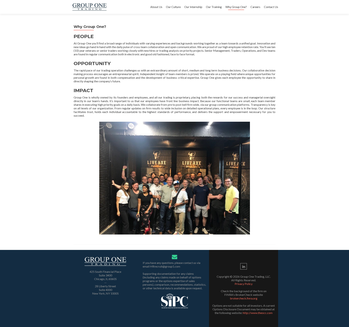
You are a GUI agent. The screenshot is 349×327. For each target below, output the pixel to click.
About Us (156, 7)
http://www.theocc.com (257, 312)
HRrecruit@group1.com (165, 266)
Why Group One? (236, 7)
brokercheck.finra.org (243, 298)
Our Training (214, 7)
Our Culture (173, 7)
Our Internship (193, 7)
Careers (255, 7)
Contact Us (271, 7)
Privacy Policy (243, 283)
